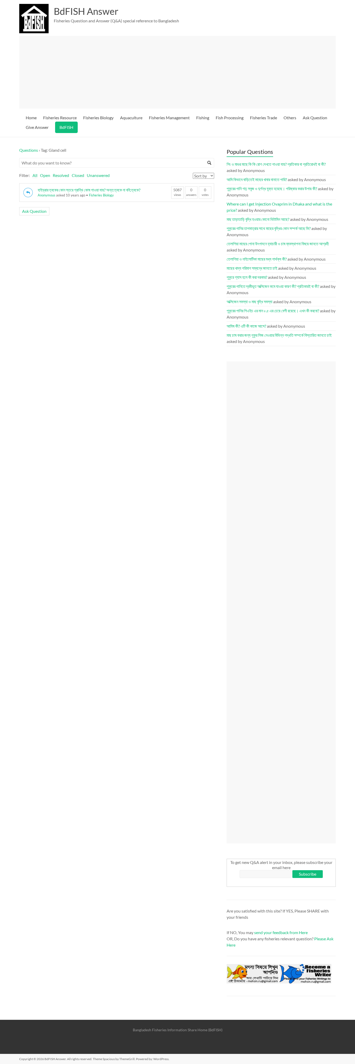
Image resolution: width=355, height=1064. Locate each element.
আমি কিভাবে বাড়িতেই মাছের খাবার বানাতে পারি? (257, 179)
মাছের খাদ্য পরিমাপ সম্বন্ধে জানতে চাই (252, 268)
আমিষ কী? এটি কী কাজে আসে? (246, 325)
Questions (28, 150)
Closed (78, 175)
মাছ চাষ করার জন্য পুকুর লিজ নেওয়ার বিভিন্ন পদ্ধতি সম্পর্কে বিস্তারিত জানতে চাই (279, 335)
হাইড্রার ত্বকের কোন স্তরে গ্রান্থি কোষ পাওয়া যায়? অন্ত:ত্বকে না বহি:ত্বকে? (89, 189)
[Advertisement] (180, 72)
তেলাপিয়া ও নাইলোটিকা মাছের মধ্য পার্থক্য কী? (257, 258)
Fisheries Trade (263, 117)
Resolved (61, 175)
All (34, 175)
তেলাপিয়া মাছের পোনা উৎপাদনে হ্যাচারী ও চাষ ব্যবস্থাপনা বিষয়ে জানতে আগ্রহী (278, 243)
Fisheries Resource (60, 117)
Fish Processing (230, 117)
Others (290, 117)
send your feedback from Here (281, 932)
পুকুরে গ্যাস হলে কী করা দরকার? (247, 277)
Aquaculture (131, 117)
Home (31, 117)
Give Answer (37, 127)
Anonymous (46, 195)
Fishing (202, 117)
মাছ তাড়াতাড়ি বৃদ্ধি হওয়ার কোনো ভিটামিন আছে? (258, 219)
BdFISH (66, 127)
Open (45, 175)
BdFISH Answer (86, 11)
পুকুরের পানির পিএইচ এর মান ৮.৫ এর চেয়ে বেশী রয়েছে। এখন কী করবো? (273, 310)
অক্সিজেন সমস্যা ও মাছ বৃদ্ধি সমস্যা (249, 301)
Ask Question (315, 117)
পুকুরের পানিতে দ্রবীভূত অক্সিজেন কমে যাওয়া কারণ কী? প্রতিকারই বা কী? (273, 286)
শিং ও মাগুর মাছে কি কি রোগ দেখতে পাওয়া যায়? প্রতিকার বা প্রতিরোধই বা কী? (276, 164)
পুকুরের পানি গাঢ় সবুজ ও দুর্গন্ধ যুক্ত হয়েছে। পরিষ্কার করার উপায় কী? (272, 188)
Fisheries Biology (98, 117)
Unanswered (98, 175)
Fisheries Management (169, 117)
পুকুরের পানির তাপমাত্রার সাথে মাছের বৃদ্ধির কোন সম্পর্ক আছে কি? (269, 228)
